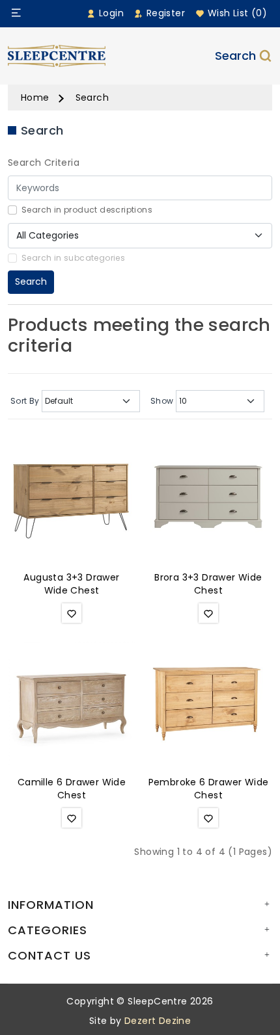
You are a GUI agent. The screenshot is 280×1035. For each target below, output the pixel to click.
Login (110, 13)
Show (162, 400)
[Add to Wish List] (71, 613)
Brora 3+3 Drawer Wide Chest (208, 584)
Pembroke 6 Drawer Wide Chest (208, 789)
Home (35, 97)
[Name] (16, 13)
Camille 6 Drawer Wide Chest (72, 789)
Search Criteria (43, 162)
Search (235, 55)
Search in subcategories (73, 257)
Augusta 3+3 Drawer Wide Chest (71, 584)
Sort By (25, 400)
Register (164, 13)
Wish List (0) (235, 13)
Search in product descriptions (86, 209)
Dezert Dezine (157, 1020)
